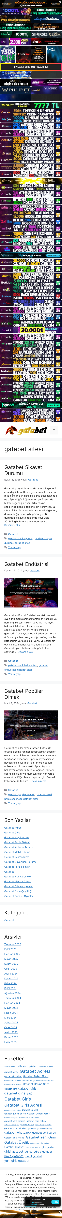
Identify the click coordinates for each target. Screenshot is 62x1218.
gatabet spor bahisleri (15, 1128)
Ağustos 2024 (12, 993)
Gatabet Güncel (30, 1110)
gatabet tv (32, 1129)
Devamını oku (12, 525)
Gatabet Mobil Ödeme (17, 852)
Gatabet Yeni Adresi (14, 1137)
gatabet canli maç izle (23, 1081)
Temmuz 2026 (12, 944)
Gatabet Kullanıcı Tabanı (18, 847)
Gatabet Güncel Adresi (38, 1113)
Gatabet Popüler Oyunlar (18, 896)
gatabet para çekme (37, 1121)
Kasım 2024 (11, 978)
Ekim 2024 (10, 983)
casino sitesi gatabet (45, 1066)
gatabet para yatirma (14, 1121)
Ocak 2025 (10, 968)
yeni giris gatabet (16, 1160)
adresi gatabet (9, 1066)
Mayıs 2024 (11, 1007)
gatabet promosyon (11, 1125)
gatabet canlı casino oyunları (43, 1081)
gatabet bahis (13, 1076)
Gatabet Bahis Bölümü (17, 842)
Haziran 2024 (12, 1003)
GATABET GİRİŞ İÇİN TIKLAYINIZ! (31, 67)
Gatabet (13, 534)
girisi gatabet (13, 1151)
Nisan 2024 (11, 1012)
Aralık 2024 (11, 973)
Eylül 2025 (10, 949)
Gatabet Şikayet (14, 1147)
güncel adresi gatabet (38, 1151)
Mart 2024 (10, 1017)
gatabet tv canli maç (44, 1129)
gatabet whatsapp (17, 1132)
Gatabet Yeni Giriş (41, 1137)
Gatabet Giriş (12, 832)
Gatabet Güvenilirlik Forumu (20, 861)
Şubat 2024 (11, 1022)
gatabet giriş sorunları (12, 1110)
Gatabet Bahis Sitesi (35, 1076)
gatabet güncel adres (15, 1113)
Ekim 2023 (10, 1042)
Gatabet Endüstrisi (26, 564)
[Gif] (31, 181)
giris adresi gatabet (33, 1147)
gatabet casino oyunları (12, 1084)
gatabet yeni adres (44, 1132)
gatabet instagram (11, 1117)
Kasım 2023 (11, 1037)
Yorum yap (14, 547)
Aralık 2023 (11, 1032)
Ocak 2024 (10, 1027)
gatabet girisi (27, 1088)
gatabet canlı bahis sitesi (22, 665)
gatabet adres (11, 1072)
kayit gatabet (14, 1156)
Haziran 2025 (12, 954)
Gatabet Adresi (13, 827)
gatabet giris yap (18, 1093)
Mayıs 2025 (11, 959)
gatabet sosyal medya (43, 1125)
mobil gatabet (33, 1156)
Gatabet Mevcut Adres (17, 881)
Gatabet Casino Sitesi (36, 1084)
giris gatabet (48, 1147)
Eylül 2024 (10, 988)
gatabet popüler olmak (21, 794)
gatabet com (10, 1088)
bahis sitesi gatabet (26, 1066)
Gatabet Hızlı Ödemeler (18, 876)
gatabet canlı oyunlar (20, 538)
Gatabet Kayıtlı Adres (16, 837)
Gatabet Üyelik (16, 1142)
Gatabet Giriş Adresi (23, 1105)
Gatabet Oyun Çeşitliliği (18, 891)
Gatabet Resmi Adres (16, 857)
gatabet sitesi (23, 542)
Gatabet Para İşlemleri (17, 866)
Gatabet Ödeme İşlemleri (18, 886)
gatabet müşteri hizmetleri (29, 1117)
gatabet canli (9, 1081)
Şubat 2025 (11, 963)
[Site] (31, 112)
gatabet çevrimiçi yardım (39, 1143)
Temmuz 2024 (12, 998)
